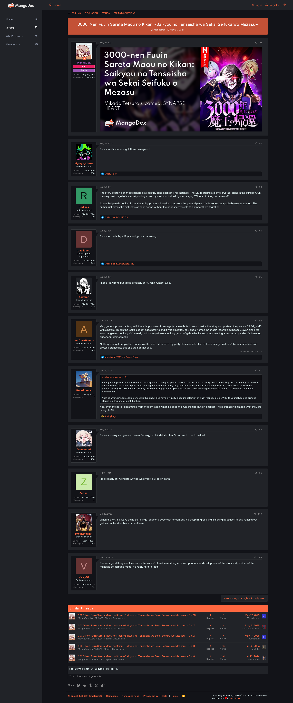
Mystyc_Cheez (83, 163)
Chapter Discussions (115, 618)
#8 (260, 429)
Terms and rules (130, 696)
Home (9, 19)
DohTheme (235, 698)
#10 (260, 514)
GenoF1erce (84, 390)
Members (11, 44)
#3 (260, 187)
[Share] (256, 43)
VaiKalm (256, 649)
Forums (10, 27)
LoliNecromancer (251, 628)
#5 (260, 277)
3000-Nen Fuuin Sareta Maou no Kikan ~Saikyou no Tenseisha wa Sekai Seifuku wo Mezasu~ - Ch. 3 (136, 646)
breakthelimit (83, 533)
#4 (260, 230)
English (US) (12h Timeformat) (86, 696)
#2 (260, 143)
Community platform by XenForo (240, 695)
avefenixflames (84, 340)
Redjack (84, 207)
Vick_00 (84, 577)
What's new (13, 36)
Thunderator (253, 618)
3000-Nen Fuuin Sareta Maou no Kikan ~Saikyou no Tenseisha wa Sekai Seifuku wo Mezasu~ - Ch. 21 (137, 635)
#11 (260, 557)
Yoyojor (84, 297)
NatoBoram (254, 659)
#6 (260, 320)
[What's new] (284, 5)
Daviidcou (83, 250)
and (116, 217)
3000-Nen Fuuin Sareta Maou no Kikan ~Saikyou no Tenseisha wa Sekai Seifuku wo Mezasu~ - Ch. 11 (136, 625)
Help (164, 696)
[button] (22, 36)
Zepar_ (83, 493)
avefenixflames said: (113, 377)
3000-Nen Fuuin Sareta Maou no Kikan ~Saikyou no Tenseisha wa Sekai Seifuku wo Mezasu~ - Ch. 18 (137, 615)
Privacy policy (150, 696)
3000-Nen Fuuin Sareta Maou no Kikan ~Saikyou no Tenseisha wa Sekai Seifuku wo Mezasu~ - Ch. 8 (136, 656)
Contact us (112, 696)
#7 (260, 370)
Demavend (84, 449)
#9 (260, 473)
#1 (261, 42)
